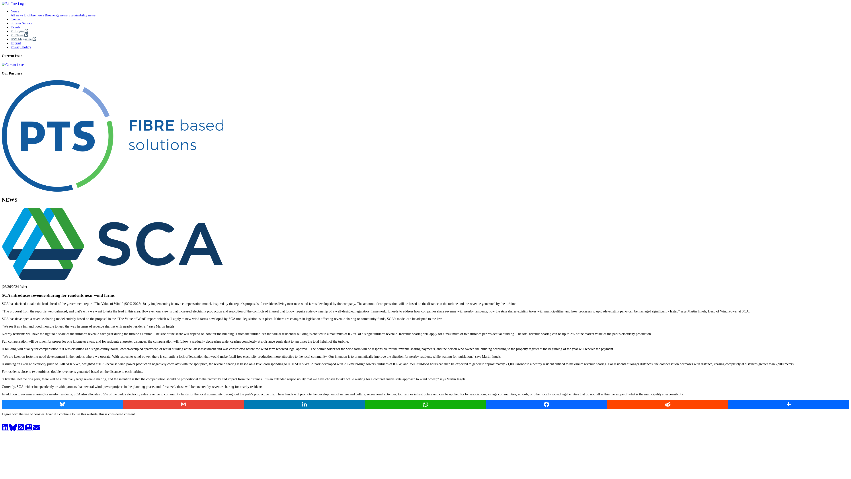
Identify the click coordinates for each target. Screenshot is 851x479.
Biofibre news (34, 15)
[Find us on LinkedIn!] (5, 429)
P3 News (17, 35)
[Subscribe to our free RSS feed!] (21, 429)
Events (15, 27)
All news (17, 15)
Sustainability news (82, 15)
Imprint (16, 43)
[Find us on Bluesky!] (13, 429)
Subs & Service (21, 23)
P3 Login (18, 31)
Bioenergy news (56, 15)
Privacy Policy (21, 47)
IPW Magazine (22, 39)
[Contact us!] (36, 429)
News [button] (15, 11)
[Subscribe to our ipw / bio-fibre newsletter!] (29, 429)
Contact (16, 19)
